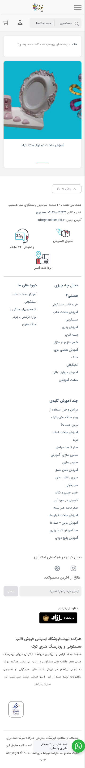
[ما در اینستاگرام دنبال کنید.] (73, 569)
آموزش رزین (70, 327)
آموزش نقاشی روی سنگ (66, 353)
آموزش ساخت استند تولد (65, 436)
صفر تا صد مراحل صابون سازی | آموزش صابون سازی (64, 455)
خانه (74, 44)
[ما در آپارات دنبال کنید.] (57, 569)
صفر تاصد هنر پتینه (66, 507)
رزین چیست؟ (69, 424)
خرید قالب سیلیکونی (64, 304)
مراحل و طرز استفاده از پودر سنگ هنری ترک (63, 413)
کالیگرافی (72, 364)
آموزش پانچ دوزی (66, 537)
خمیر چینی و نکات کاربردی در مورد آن (66, 496)
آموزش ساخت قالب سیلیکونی (65, 316)
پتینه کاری (71, 334)
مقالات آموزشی (68, 380)
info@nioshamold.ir (51, 220)
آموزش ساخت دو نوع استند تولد (42, 145)
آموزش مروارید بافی (65, 372)
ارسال (10, 591)
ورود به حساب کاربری (20, 22)
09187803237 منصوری (51, 212)
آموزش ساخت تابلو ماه (63, 515)
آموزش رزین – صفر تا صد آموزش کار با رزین (64, 526)
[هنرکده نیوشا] (39, 7)
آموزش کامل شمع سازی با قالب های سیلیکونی (66, 478)
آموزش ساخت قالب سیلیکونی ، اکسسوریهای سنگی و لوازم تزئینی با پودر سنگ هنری (23, 309)
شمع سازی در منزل (66, 342)
